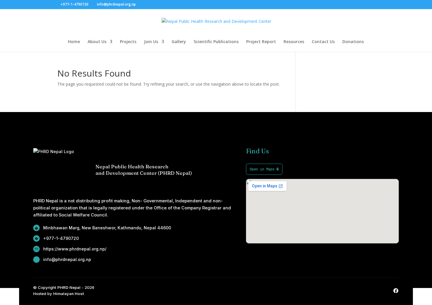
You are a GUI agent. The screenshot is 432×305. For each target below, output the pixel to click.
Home (74, 42)
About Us (97, 42)
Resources (294, 42)
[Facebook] (396, 291)
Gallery (179, 42)
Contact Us (323, 42)
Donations (353, 42)
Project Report (261, 42)
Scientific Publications (216, 42)
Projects (128, 42)
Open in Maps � (264, 169)
